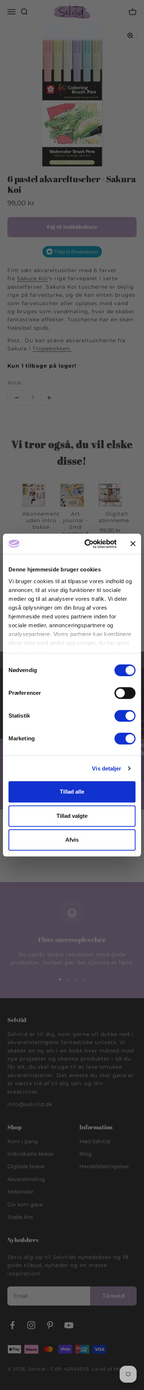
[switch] (125, 693)
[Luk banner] (133, 543)
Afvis (72, 840)
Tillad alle (72, 791)
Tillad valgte (72, 816)
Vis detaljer (106, 768)
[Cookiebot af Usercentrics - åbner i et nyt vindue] (87, 544)
